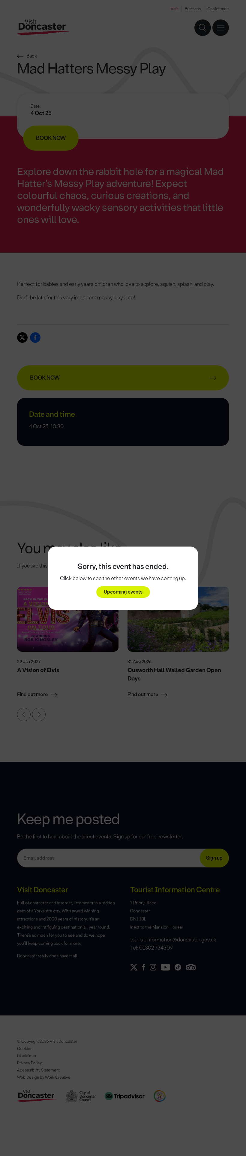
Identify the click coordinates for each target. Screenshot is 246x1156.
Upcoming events (123, 592)
